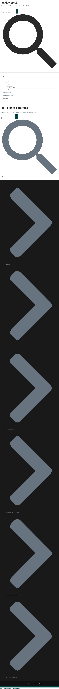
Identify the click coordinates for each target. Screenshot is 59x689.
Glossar (5, 96)
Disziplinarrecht (7, 90)
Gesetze (8, 84)
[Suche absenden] (17, 11)
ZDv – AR (9, 89)
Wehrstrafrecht (7, 93)
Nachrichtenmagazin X (38, 683)
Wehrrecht (6, 82)
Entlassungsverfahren (8, 95)
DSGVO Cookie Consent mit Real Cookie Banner (10, 688)
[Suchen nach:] (10, 12)
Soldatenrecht (9, 2)
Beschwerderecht (7, 92)
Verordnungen (9, 86)
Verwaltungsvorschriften (11, 87)
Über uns (6, 98)
